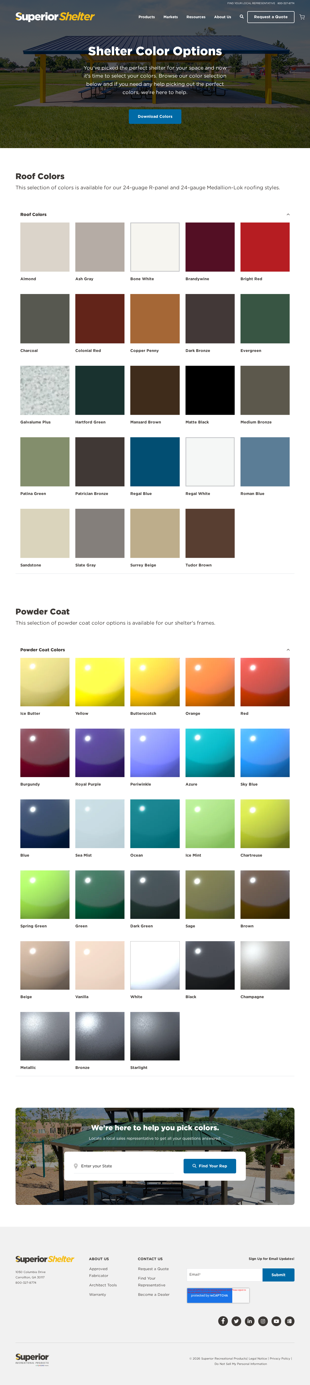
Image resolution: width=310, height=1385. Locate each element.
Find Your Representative (151, 1281)
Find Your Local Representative (251, 3)
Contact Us (150, 1259)
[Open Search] (242, 16)
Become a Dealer (154, 1294)
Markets (170, 17)
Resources (196, 17)
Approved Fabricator (98, 1272)
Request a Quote (271, 17)
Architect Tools (103, 1285)
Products (147, 17)
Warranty (97, 1294)
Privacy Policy (280, 1358)
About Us (222, 17)
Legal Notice (258, 1358)
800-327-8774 (286, 3)
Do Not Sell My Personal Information (241, 1364)
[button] (155, 214)
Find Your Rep (212, 1166)
